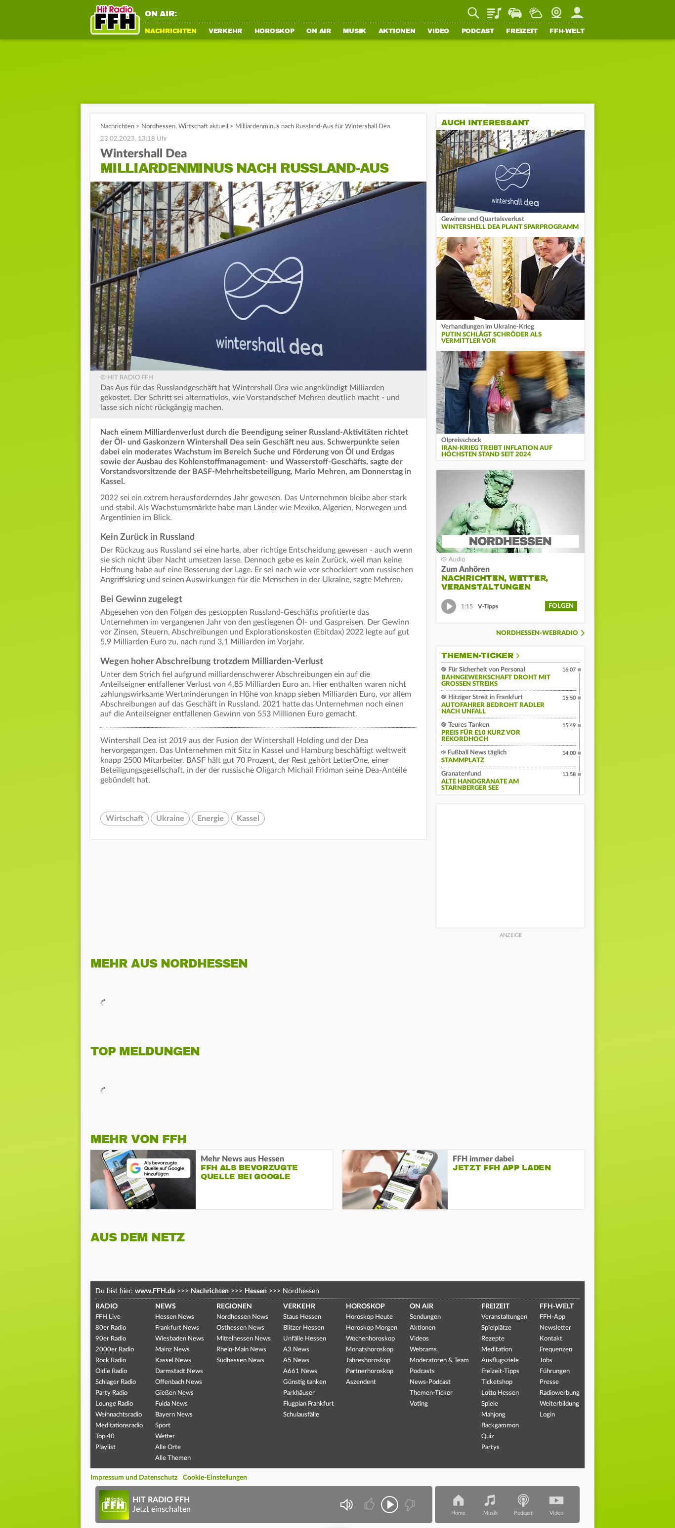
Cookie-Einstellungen (215, 1477)
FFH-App (552, 1317)
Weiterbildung (559, 1404)
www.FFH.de (155, 1291)
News (165, 1306)
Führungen (555, 1371)
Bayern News (174, 1415)
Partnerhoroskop (369, 1371)
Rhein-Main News (241, 1349)
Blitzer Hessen (303, 1328)
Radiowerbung (560, 1393)
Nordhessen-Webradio (537, 633)
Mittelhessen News (243, 1339)
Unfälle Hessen (304, 1339)
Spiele (489, 1404)
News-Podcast (430, 1382)
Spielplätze (496, 1328)
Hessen (256, 1291)
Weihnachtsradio (118, 1415)
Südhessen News (240, 1360)
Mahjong (493, 1415)
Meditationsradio (119, 1425)
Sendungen (425, 1317)
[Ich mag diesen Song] (370, 1504)
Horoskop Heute (369, 1317)
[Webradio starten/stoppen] (389, 1504)
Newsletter (555, 1328)
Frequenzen (556, 1349)
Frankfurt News (177, 1328)
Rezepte (493, 1339)
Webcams (423, 1349)
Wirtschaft (124, 818)
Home (458, 1513)
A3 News (296, 1349)
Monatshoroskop (369, 1349)
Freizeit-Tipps (500, 1371)
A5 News (296, 1360)
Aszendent (361, 1382)
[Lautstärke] (346, 1504)
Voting (419, 1404)
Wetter (535, 9)
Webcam (556, 9)
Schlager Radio (115, 1382)
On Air (318, 31)
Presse (549, 1382)
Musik (354, 31)
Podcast (478, 31)
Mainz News (172, 1349)
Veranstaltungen (504, 1317)
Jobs (546, 1360)
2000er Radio (114, 1349)
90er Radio (110, 1339)
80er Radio (110, 1328)
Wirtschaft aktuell (203, 126)
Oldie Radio (111, 1371)
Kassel (248, 818)
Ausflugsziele (500, 1360)
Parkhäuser (299, 1393)
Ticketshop (496, 1382)
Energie (210, 818)
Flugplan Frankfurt (308, 1404)
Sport (162, 1425)
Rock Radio (110, 1360)
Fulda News (171, 1404)
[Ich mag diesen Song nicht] (409, 1504)
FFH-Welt (567, 31)
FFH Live (108, 1317)
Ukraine (170, 818)
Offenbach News (178, 1382)
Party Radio (111, 1393)
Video (438, 31)
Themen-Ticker (477, 656)
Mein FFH (577, 9)
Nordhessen (158, 126)
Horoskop (274, 31)
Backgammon (500, 1425)
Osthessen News (240, 1328)
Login (547, 1415)
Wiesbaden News (179, 1339)
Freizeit (521, 31)
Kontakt (551, 1339)
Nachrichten (170, 31)
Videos (419, 1339)
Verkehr (225, 31)
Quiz (487, 1436)
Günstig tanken (304, 1382)
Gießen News (174, 1393)
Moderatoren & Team (439, 1360)
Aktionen (397, 31)
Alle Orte (168, 1447)
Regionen (234, 1306)
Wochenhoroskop (370, 1339)
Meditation (496, 1349)
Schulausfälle (301, 1415)
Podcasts (422, 1371)
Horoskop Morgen (371, 1328)
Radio (106, 1306)
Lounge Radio (114, 1404)
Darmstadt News (179, 1371)
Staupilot (514, 9)
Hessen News (174, 1317)
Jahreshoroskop (368, 1360)
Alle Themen (173, 1458)
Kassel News (173, 1360)
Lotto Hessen (500, 1393)
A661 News (300, 1371)
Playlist (494, 9)
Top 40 (105, 1436)
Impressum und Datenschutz (133, 1477)
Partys (490, 1447)
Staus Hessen (302, 1317)
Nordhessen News (242, 1317)
